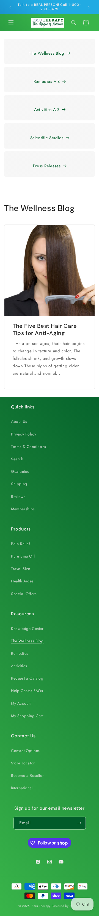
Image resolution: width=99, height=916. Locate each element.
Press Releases (47, 166)
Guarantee (20, 471)
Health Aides (22, 581)
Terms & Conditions (28, 446)
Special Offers (24, 593)
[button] (11, 23)
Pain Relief (20, 544)
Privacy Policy (23, 434)
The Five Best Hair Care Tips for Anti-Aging (45, 329)
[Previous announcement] (10, 7)
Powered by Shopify (66, 906)
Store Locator (23, 763)
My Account (21, 703)
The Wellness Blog (46, 53)
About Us (19, 421)
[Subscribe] (79, 823)
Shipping (19, 484)
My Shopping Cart (27, 716)
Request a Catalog (27, 678)
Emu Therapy (41, 906)
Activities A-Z (46, 110)
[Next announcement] (89, 7)
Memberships (23, 509)
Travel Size (20, 568)
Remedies (19, 653)
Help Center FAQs (27, 690)
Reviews (18, 496)
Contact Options (25, 750)
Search (17, 459)
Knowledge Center (27, 628)
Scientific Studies (47, 138)
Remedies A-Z (47, 81)
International (22, 788)
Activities (19, 666)
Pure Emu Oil (23, 556)
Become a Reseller (27, 775)
